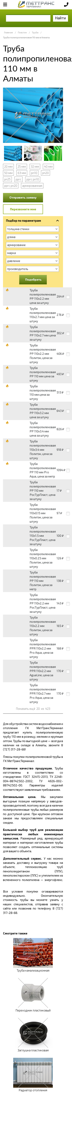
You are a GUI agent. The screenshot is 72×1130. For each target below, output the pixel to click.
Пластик (22, 32)
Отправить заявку (23, 197)
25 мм (22, 166)
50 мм (8, 173)
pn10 (34, 173)
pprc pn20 (10, 185)
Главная (8, 32)
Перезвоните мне (23, 209)
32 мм (35, 166)
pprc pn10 (32, 179)
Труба (35, 32)
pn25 (7, 179)
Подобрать (33, 279)
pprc (18, 179)
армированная (32, 185)
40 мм (48, 166)
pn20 (45, 173)
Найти (60, 18)
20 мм (8, 166)
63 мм (22, 173)
